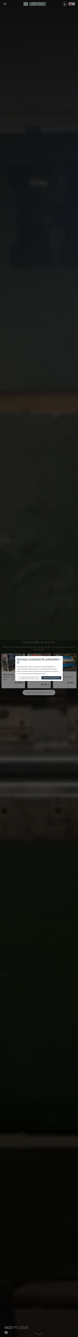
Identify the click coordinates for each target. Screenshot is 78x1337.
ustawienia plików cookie (29, 678)
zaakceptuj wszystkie (51, 678)
